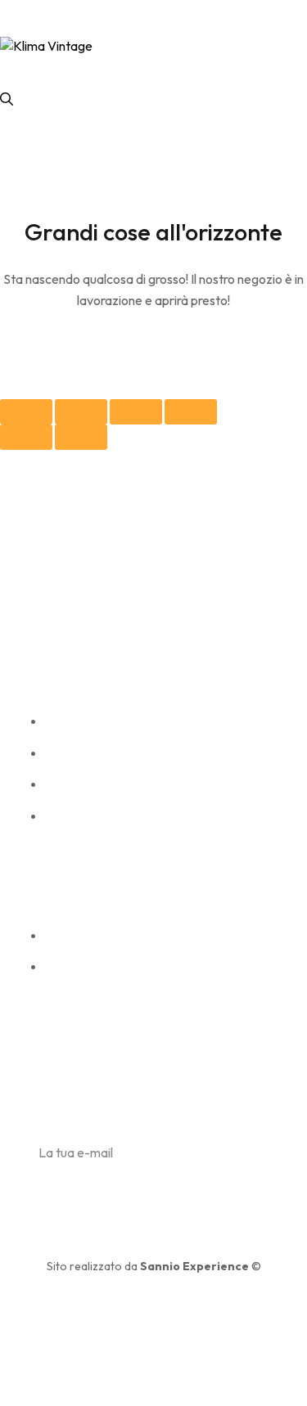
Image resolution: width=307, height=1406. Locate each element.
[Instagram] (81, 622)
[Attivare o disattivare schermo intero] (136, 411)
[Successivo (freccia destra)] (81, 437)
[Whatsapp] (117, 622)
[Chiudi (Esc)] (26, 411)
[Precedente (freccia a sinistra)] (26, 437)
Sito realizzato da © (154, 1266)
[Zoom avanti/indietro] (191, 411)
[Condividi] (81, 411)
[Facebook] (45, 622)
